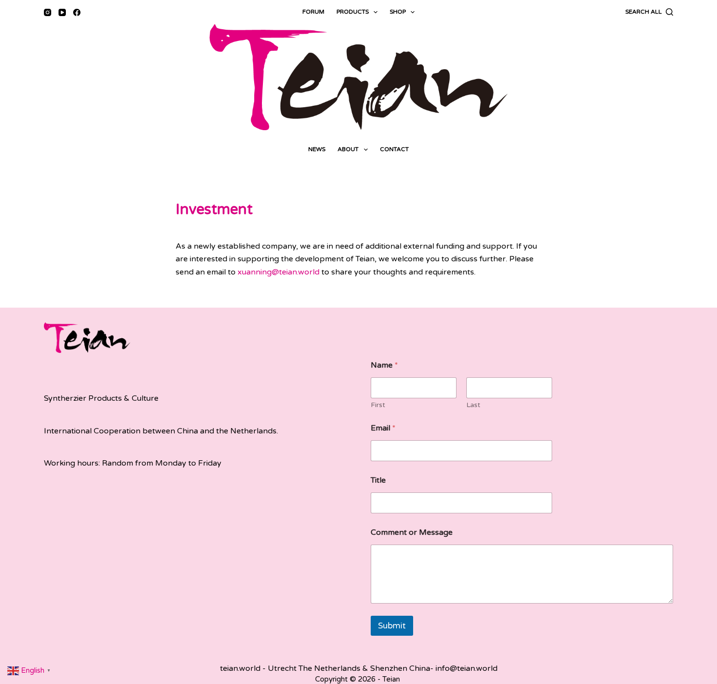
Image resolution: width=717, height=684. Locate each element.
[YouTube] (62, 12)
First (378, 405)
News (316, 149)
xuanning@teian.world (278, 272)
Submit (392, 626)
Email (383, 428)
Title (378, 480)
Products (353, 11)
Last (473, 405)
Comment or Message (412, 532)
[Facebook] (76, 12)
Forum (313, 11)
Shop (398, 11)
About (348, 149)
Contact (394, 149)
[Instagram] (47, 12)
